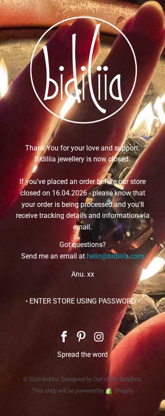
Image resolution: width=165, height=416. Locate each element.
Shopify (123, 390)
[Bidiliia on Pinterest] (81, 337)
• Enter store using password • (83, 301)
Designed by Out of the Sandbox (101, 379)
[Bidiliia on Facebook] (64, 337)
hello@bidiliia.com (115, 256)
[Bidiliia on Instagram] (99, 337)
